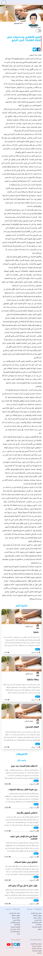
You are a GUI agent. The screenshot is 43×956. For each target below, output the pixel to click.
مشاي (40, 929)
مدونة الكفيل (29, 626)
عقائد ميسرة (38, 918)
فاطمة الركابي (28, 721)
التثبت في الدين (15, 929)
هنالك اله (39, 924)
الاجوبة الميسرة (37, 927)
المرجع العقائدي (37, 922)
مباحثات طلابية (37, 948)
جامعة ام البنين (37, 946)
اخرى (37, 649)
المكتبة (39, 953)
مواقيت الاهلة (37, 915)
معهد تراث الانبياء (36, 913)
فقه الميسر (38, 920)
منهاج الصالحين (15, 931)
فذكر (18, 934)
